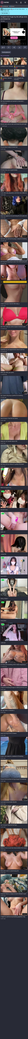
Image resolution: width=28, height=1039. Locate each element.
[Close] (26, 9)
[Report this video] (25, 47)
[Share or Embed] (14, 47)
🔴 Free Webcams (4, 6)
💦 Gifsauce (11, 6)
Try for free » (5, 13)
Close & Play (14, 37)
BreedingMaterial (6, 52)
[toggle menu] (16, 2)
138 (3, 21)
